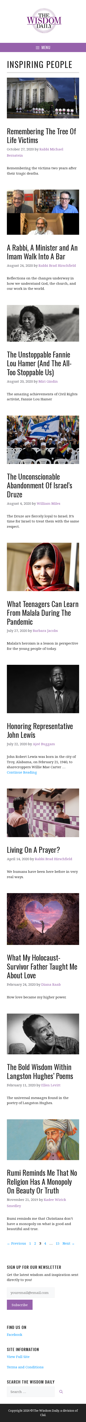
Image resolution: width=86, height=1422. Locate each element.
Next (69, 1243)
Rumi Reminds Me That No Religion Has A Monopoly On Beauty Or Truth (42, 1181)
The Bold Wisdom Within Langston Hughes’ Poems (40, 1071)
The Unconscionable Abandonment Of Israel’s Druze (39, 485)
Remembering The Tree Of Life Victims (41, 135)
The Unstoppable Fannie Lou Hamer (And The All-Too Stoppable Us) (39, 363)
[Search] (61, 1392)
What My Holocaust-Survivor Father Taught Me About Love (42, 966)
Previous (16, 1243)
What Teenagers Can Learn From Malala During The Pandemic (43, 612)
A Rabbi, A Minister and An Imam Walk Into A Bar (42, 251)
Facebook (14, 1334)
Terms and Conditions (25, 1367)
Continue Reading (22, 772)
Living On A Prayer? (33, 849)
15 (58, 1243)
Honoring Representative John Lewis (40, 730)
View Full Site (18, 1356)
